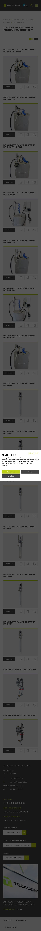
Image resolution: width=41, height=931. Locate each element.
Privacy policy (33, 453)
